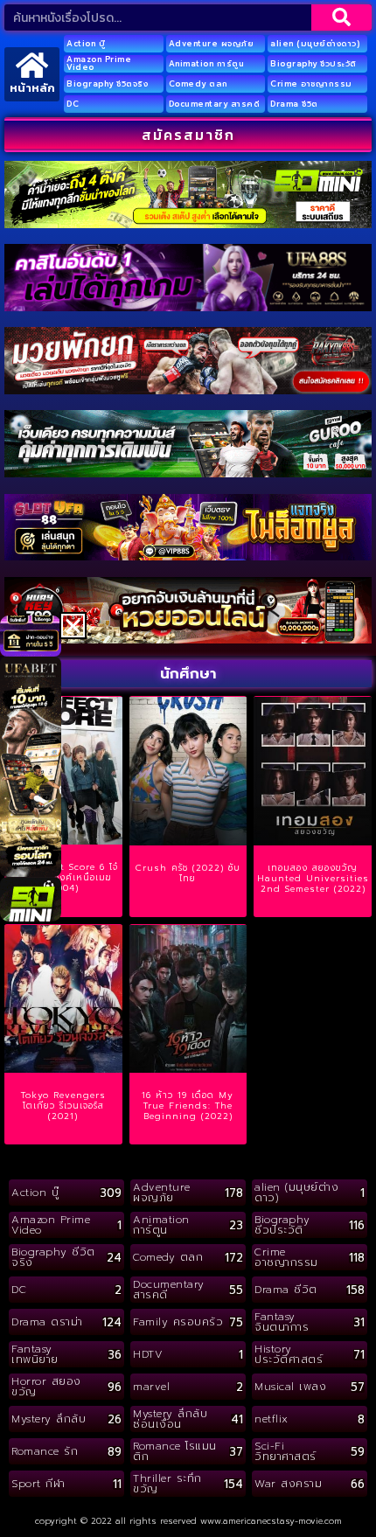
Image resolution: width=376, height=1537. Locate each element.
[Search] (341, 17)
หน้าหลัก (32, 88)
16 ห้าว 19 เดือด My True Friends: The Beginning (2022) (187, 1105)
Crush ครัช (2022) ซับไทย (188, 873)
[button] (73, 625)
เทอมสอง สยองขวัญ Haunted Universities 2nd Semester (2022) (313, 878)
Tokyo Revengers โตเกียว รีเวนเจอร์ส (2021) (63, 1105)
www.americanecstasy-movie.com (271, 1520)
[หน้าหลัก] (31, 65)
